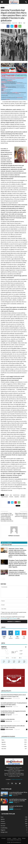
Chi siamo (4, 838)
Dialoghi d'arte (4, 832)
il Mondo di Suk (8, 706)
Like (4, 631)
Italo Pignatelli (8, 714)
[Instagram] (12, 783)
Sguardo (2, 714)
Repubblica (17, 496)
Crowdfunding (4, 827)
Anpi (11, 495)
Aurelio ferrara (16, 495)
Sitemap (23, 838)
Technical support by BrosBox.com (14, 839)
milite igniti (23, 495)
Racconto (4, 748)
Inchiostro (4, 746)
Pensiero (2, 7)
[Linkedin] (16, 783)
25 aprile (6, 495)
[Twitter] (19, 783)
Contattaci (9, 838)
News (2, 698)
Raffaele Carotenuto (6, 22)
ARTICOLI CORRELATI (7, 542)
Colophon (14, 838)
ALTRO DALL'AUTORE (7, 544)
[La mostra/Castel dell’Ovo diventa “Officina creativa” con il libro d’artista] (4, 794)
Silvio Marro (23, 496)
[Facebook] (8, 783)
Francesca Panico (8, 698)
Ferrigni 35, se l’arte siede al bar (8, 719)
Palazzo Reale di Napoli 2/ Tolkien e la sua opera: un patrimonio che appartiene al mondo (21, 516)
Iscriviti (24, 631)
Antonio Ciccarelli (9, 729)
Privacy (19, 838)
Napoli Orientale (4, 496)
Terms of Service (13, 618)
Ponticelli (11, 496)
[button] (26, 2)
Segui (10, 631)
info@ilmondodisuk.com (16, 779)
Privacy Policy (4, 618)
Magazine (3, 830)
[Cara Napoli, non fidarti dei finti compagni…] (4, 807)
